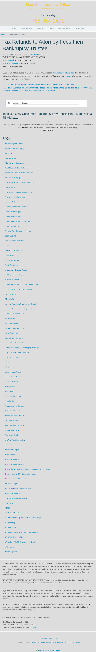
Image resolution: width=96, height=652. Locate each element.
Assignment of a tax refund (63, 72)
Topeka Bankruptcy (12, 459)
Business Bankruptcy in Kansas (16, 206)
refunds (68, 75)
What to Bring (79, 29)
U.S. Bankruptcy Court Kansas (16, 498)
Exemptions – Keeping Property (16, 270)
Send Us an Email (11, 435)
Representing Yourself (13, 430)
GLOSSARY (9, 299)
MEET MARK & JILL (13, 396)
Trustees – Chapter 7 (12, 483)
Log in (77, 643)
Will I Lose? (9, 547)
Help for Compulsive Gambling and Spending (21, 304)
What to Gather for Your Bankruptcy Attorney (21, 532)
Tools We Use (10, 454)
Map (34, 627)
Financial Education (12, 279)
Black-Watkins (12, 63)
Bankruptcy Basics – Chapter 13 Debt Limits (21, 182)
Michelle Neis (10, 401)
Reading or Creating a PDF (14, 425)
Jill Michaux (35, 54)
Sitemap (8, 445)
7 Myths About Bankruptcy (14, 148)
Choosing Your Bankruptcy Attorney (18, 231)
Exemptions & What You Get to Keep (50, 85)
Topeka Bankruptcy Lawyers (15, 464)
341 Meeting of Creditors (14, 143)
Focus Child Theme (38, 643)
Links (7, 362)
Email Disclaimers (11, 265)
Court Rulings (27, 85)
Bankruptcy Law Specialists (15, 197)
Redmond (75, 88)
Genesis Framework (56, 643)
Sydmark (10, 60)
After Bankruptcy (11, 158)
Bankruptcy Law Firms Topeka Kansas (18, 192)
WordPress (69, 643)
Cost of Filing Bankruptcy (14, 240)
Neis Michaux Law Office (48, 4)
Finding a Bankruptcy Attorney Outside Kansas (21, 284)
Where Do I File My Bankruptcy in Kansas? (20, 542)
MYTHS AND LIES (12, 411)
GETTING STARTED (13, 294)
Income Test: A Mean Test (14, 313)
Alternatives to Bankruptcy (14, 163)
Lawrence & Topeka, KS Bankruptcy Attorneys (22, 347)
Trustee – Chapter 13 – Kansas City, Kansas (20, 474)
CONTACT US (10, 236)
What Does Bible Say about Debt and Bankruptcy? (23, 517)
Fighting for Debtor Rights (14, 275)
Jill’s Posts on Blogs (12, 323)
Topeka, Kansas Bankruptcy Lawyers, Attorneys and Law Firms (27, 469)
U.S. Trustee (9, 503)
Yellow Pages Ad (11, 551)
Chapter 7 (15, 85)
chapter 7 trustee (30, 88)
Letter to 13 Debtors (12, 357)
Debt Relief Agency (12, 260)
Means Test (9, 391)
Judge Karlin (52, 88)
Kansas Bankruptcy (11, 333)
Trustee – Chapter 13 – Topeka (16, 479)
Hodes (42, 88)
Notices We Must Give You (14, 415)
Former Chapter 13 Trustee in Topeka (18, 289)
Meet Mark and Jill (64, 29)
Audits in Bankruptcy (12, 177)
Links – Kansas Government (15, 377)
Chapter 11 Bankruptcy (13, 211)
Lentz (67, 88)
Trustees (70, 85)
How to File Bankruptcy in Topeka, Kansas (20, 309)
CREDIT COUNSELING (14, 250)
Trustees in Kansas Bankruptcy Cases (18, 488)
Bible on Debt (10, 202)
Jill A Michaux (10, 318)
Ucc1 (44, 90)
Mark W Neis (9, 386)
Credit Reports (10, 255)
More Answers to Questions (14, 406)
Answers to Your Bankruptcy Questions (19, 172)
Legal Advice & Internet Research (17, 352)
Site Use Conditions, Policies (15, 440)
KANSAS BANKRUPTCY (14, 328)
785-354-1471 (48, 21)
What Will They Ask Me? (14, 537)
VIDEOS (8, 508)
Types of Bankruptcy (12, 493)
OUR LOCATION (11, 420)
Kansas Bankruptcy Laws (14, 338)
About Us (51, 29)
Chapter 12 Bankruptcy (13, 216)
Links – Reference (11, 381)
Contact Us (40, 29)
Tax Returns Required (12, 449)
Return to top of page (50, 638)
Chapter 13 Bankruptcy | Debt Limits (18, 221)
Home (14, 29)
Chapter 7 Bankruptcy (12, 226)
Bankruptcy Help (26, 29)
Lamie (61, 88)
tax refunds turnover (31, 90)
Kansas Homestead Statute (14, 343)
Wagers (51, 90)
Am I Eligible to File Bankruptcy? (17, 168)
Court (7, 245)
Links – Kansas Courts (13, 372)
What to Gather (10, 527)
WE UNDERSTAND (12, 513)
